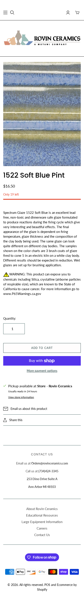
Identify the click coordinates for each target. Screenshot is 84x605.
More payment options (42, 371)
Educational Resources (42, 515)
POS (47, 585)
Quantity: (9, 318)
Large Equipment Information (42, 522)
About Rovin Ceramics (42, 509)
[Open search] (12, 12)
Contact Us (42, 535)
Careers (42, 528)
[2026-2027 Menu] (5, 12)
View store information (21, 397)
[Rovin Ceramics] (42, 37)
